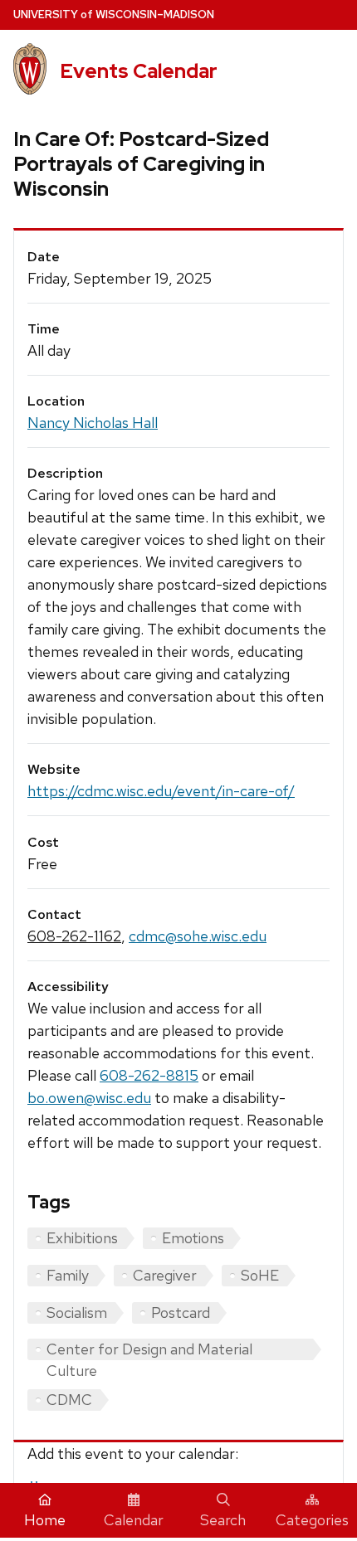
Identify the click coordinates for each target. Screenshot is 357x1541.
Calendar (134, 1519)
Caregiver (165, 1275)
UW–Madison (113, 14)
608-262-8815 (149, 1075)
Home (45, 1519)
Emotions (193, 1237)
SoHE (260, 1275)
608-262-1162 (74, 936)
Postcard (180, 1312)
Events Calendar (139, 71)
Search (223, 1519)
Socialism (76, 1312)
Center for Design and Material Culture (149, 1349)
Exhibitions (82, 1237)
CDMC (69, 1399)
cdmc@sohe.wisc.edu (198, 936)
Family (67, 1275)
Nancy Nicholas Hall (92, 422)
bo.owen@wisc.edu (89, 1097)
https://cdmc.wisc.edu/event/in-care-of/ (161, 790)
